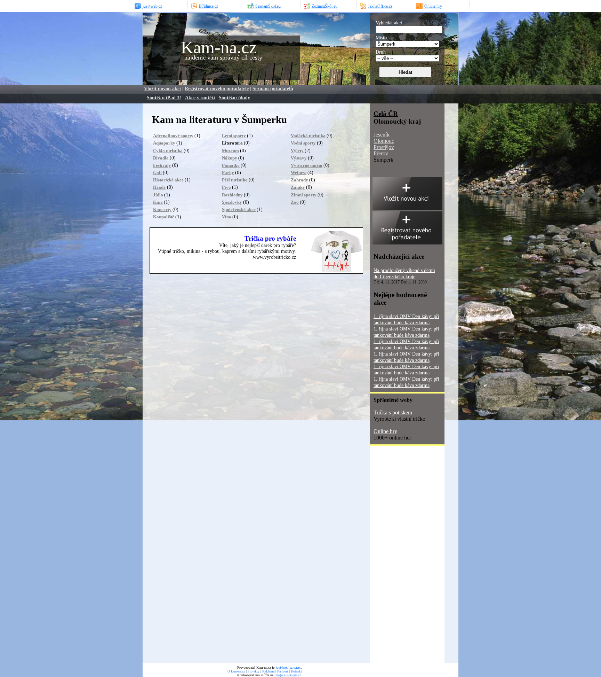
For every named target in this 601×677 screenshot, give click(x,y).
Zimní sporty (303, 194)
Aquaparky (164, 143)
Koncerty (162, 209)
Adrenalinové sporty (173, 135)
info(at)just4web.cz (287, 675)
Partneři (282, 671)
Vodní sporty (303, 143)
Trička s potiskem (393, 412)
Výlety (297, 150)
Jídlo (158, 194)
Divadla (161, 158)
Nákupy (229, 158)
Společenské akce (239, 209)
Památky (231, 165)
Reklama (268, 671)
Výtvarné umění (306, 165)
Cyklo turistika (168, 150)
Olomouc (384, 141)
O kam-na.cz (236, 671)
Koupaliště (163, 216)
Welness (298, 172)
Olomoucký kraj (397, 121)
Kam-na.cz (219, 47)
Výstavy (299, 158)
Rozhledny (232, 194)
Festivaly (162, 165)
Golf (157, 172)
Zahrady (299, 179)
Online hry (385, 431)
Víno (226, 216)
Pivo (226, 187)
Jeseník (382, 135)
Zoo (295, 202)
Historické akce (168, 179)
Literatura (232, 143)
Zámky (298, 187)
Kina (158, 202)
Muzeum (230, 150)
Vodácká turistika (308, 135)
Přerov (381, 153)
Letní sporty (234, 135)
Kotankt (296, 671)
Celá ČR (386, 113)
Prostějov (384, 147)
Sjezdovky (232, 202)
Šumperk (383, 160)
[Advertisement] (398, 556)
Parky (228, 172)
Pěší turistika (235, 179)
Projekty (253, 671)
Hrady (159, 187)
